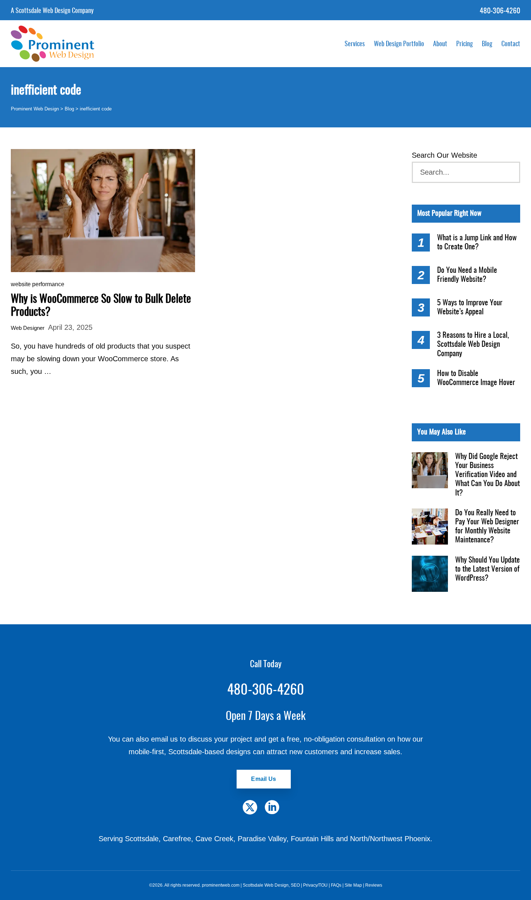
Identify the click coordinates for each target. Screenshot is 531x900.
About (440, 44)
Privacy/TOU (315, 885)
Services (355, 44)
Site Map (353, 885)
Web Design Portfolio (399, 44)
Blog (487, 44)
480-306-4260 (500, 11)
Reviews (373, 885)
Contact (510, 44)
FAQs (336, 885)
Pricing (464, 44)
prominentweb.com (220, 885)
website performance (37, 284)
